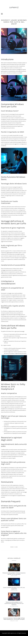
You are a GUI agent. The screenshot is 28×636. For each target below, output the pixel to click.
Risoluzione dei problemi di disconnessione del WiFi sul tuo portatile (14, 573)
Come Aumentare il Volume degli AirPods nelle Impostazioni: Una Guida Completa (14, 618)
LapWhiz (14, 7)
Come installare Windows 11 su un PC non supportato (14, 588)
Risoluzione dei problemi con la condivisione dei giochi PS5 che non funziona (14, 603)
